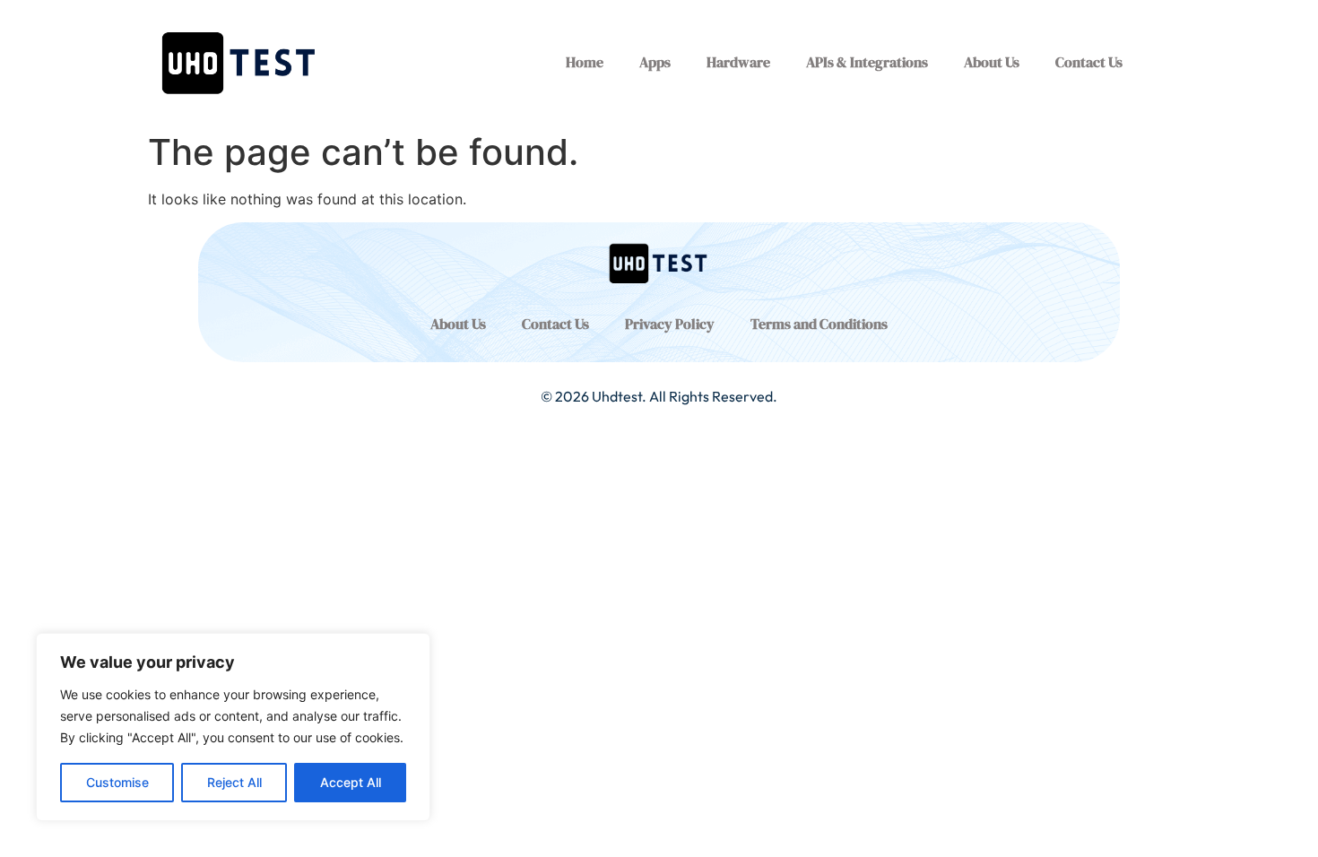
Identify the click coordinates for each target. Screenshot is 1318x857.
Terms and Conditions (819, 323)
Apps (655, 62)
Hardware (738, 62)
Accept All (350, 782)
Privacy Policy (670, 323)
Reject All (234, 782)
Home (584, 62)
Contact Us (1089, 62)
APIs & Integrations (867, 62)
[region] (233, 727)
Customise (117, 782)
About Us (991, 62)
